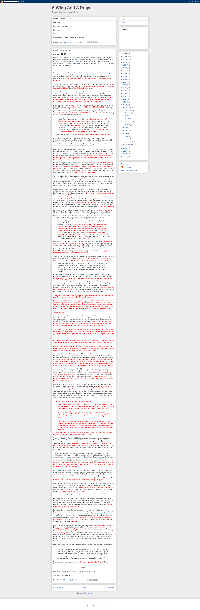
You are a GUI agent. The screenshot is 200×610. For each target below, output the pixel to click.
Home (84, 588)
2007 (125, 151)
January (128, 144)
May (126, 133)
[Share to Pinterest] (96, 42)
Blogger (110, 606)
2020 (125, 73)
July (126, 127)
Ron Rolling (127, 167)
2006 (125, 154)
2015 (125, 88)
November (128, 110)
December (128, 107)
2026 (125, 56)
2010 (125, 102)
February (128, 142)
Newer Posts (58, 588)
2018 (125, 79)
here (58, 34)
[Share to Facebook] (94, 42)
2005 (125, 157)
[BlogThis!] (90, 42)
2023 (125, 65)
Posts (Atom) (88, 593)
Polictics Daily (74, 61)
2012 (125, 96)
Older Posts (110, 588)
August (127, 125)
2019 (125, 76)
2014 (125, 90)
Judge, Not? (59, 54)
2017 (125, 82)
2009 (125, 105)
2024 (125, 62)
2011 (125, 99)
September (129, 122)
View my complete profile (129, 170)
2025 (125, 59)
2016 (125, 85)
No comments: (80, 42)
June (127, 130)
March (127, 139)
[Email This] (89, 42)
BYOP (56, 22)
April (126, 136)
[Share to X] (92, 42)
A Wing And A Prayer (72, 7)
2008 (125, 148)
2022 (125, 68)
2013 (125, 93)
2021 (125, 70)
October (128, 113)
